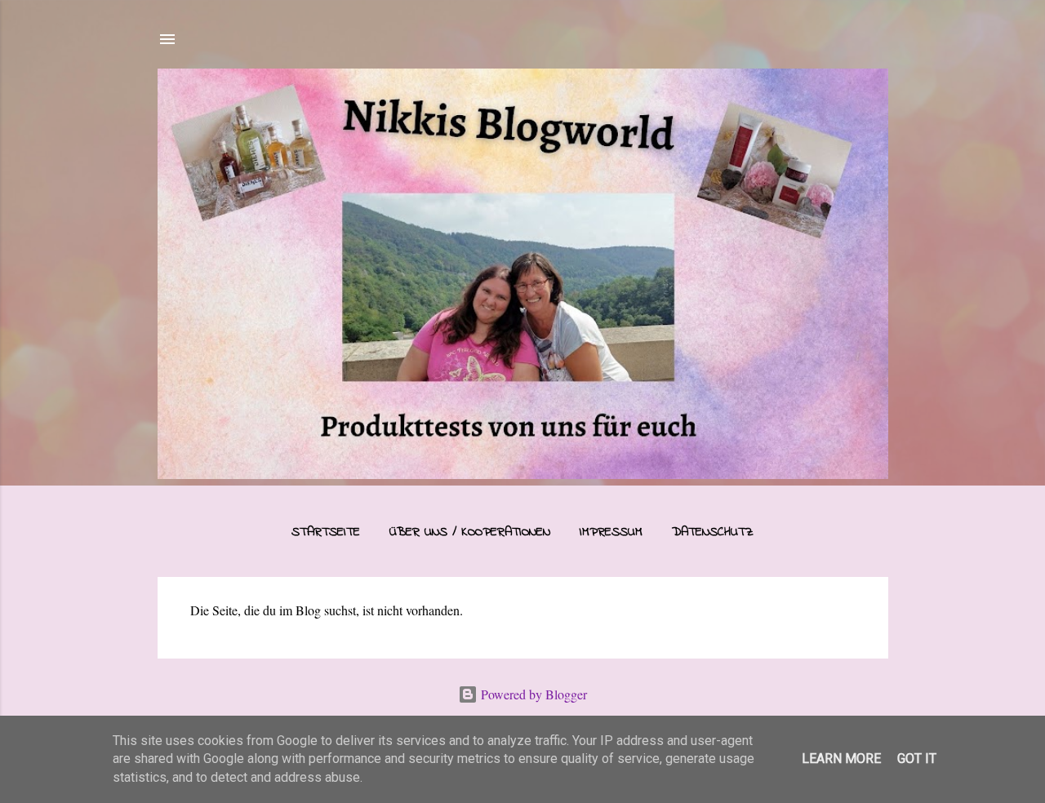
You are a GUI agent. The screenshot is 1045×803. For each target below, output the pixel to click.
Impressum (611, 532)
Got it (916, 758)
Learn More (841, 758)
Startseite (325, 532)
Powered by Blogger (532, 694)
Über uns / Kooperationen (469, 532)
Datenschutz (713, 532)
